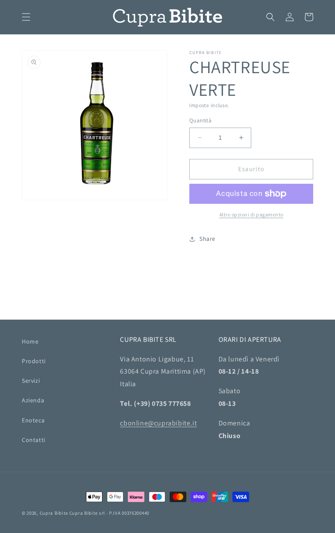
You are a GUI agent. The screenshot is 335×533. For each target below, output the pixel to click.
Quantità (200, 120)
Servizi (31, 381)
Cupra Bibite (54, 513)
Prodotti (34, 361)
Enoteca (33, 420)
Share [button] (207, 239)
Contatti (33, 440)
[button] (26, 17)
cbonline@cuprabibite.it (158, 423)
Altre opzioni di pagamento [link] (251, 214)
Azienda (33, 400)
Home (30, 341)
